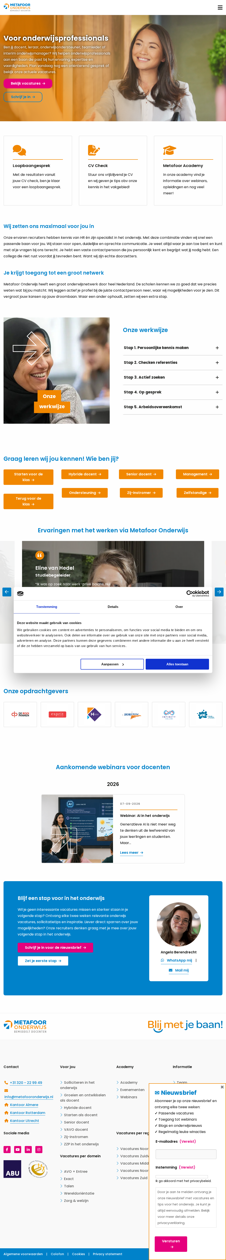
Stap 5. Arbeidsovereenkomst (153, 407)
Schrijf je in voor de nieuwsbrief (53, 947)
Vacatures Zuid (133, 1177)
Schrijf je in (20, 96)
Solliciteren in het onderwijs (77, 1085)
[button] (219, 592)
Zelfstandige (195, 492)
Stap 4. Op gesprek (142, 392)
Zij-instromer (139, 492)
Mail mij (182, 970)
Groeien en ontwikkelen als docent (83, 1098)
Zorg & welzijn (76, 1200)
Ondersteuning (82, 492)
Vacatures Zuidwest (138, 1156)
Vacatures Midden (136, 1163)
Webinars (128, 1097)
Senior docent (139, 474)
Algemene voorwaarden (23, 1254)
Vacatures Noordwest (140, 1148)
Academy (128, 1082)
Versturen (171, 1241)
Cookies (78, 1254)
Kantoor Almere (24, 1104)
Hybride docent (83, 474)
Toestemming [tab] (46, 607)
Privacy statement (107, 1254)
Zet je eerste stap (41, 960)
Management (195, 474)
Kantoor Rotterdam (27, 1112)
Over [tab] (179, 607)
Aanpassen (110, 664)
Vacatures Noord (135, 1170)
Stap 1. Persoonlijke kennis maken (156, 347)
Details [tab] (113, 607)
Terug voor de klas (28, 501)
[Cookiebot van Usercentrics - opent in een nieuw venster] (189, 593)
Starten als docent (81, 1115)
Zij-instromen (76, 1136)
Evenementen (132, 1089)
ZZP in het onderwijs (81, 1144)
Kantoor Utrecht (24, 1120)
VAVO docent (76, 1129)
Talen (69, 1186)
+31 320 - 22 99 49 (26, 1082)
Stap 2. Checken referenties (150, 362)
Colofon (57, 1254)
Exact (69, 1178)
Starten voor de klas (28, 477)
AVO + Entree (75, 1171)
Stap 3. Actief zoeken (144, 377)
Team (182, 1082)
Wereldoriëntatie (79, 1193)
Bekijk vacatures (26, 83)
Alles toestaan (177, 664)
